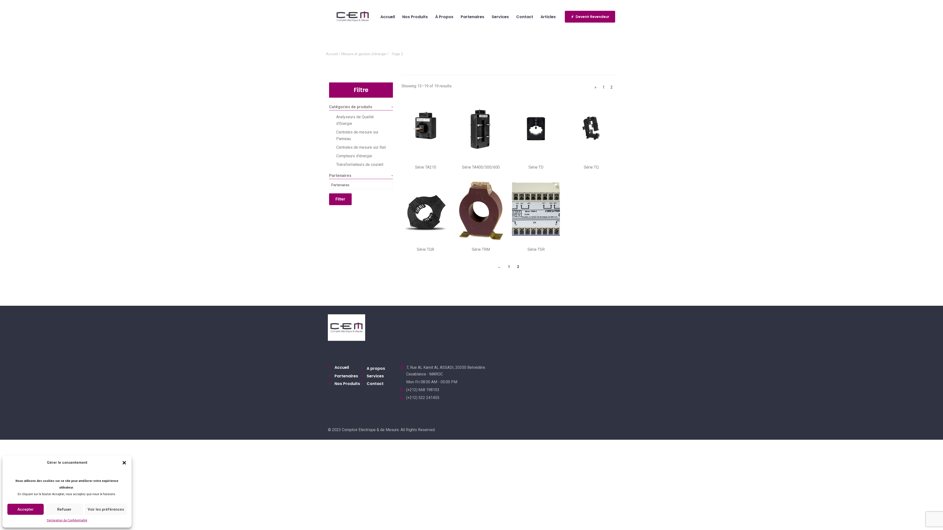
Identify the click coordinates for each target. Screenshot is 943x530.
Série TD (535, 167)
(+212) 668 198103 (422, 389)
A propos (376, 368)
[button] (124, 462)
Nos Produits (347, 383)
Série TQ (591, 167)
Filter (340, 199)
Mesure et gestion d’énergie (363, 54)
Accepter (25, 509)
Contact (375, 383)
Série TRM (481, 249)
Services (375, 376)
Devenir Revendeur (592, 16)
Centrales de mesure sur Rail (361, 147)
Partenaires (346, 376)
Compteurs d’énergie (354, 156)
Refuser (64, 509)
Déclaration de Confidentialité (67, 520)
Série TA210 (425, 167)
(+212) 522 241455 (422, 397)
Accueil (332, 54)
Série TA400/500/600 (481, 167)
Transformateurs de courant (359, 164)
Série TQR (425, 249)
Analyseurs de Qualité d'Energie (355, 120)
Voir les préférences (106, 509)
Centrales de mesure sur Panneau (357, 135)
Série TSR (536, 249)
